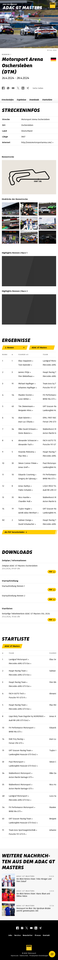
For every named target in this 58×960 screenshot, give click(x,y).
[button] (52, 954)
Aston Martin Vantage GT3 (20, 777)
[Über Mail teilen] (13, 88)
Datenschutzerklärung (31, 278)
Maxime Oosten (25, 395)
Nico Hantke (23, 497)
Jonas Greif (23, 467)
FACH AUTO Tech (16, 693)
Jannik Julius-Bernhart (27, 513)
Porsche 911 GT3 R (17, 697)
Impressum (14, 956)
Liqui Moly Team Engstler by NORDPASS (26, 716)
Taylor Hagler (24, 509)
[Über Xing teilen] (27, 88)
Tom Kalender (24, 365)
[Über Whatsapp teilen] (8, 88)
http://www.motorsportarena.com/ (36, 142)
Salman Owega (24, 520)
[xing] (40, 928)
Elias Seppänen (25, 361)
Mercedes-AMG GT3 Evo (19, 663)
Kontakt (46, 935)
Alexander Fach (25, 444)
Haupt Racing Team (17, 671)
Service (17, 935)
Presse (38, 935)
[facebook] (17, 928)
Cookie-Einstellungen (28, 277)
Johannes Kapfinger (26, 387)
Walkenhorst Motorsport (20, 773)
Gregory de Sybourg (27, 478)
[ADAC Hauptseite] (52, 7)
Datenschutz (24, 956)
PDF (50, 572)
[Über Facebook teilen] (3, 88)
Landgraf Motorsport (18, 659)
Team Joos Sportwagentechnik (22, 830)
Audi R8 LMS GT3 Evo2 (18, 720)
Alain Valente (24, 417)
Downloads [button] (34, 100)
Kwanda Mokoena (26, 452)
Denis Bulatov (24, 433)
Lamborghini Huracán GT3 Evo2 (22, 754)
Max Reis (22, 456)
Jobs (10, 935)
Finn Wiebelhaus (25, 376)
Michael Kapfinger (26, 383)
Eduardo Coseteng (26, 474)
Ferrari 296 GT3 (49, 422)
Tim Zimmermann (25, 406)
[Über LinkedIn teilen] (23, 88)
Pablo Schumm (24, 490)
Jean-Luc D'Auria (25, 422)
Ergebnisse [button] (21, 100)
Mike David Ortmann (27, 429)
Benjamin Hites (24, 410)
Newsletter (28, 935)
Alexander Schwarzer (27, 440)
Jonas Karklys (24, 486)
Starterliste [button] (47, 100)
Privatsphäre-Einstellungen (38, 956)
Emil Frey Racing (16, 739)
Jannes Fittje (23, 372)
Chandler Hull (24, 501)
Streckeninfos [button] (8, 100)
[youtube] (31, 928)
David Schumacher (26, 524)
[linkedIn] (36, 928)
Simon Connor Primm (27, 463)
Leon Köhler (23, 399)
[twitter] (26, 928)
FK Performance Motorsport (21, 727)
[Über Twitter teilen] (18, 88)
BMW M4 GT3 (49, 399)
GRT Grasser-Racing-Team (20, 750)
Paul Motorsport (16, 762)
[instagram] (22, 928)
